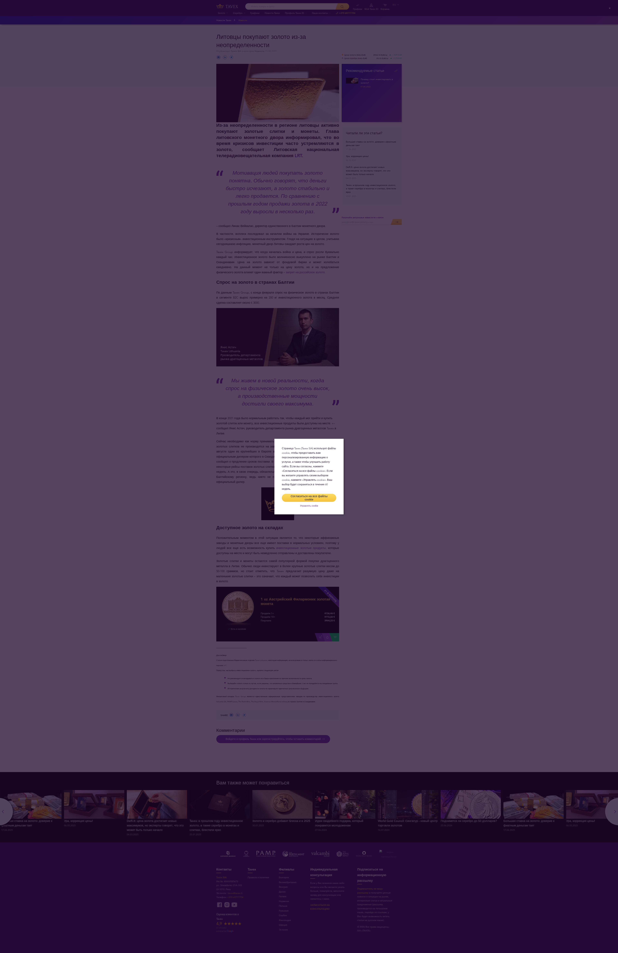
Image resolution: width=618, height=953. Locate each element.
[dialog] (309, 476)
